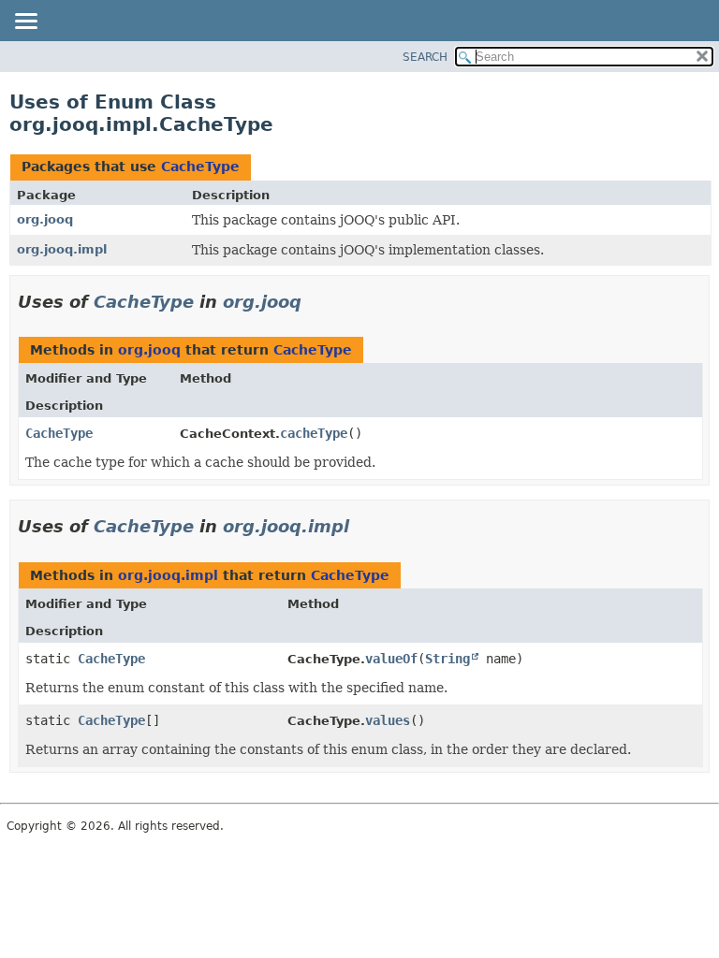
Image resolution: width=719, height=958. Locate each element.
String (447, 658)
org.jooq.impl (62, 249)
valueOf (391, 658)
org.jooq (45, 219)
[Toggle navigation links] (25, 22)
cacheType (313, 433)
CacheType (200, 166)
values (387, 720)
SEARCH (425, 57)
